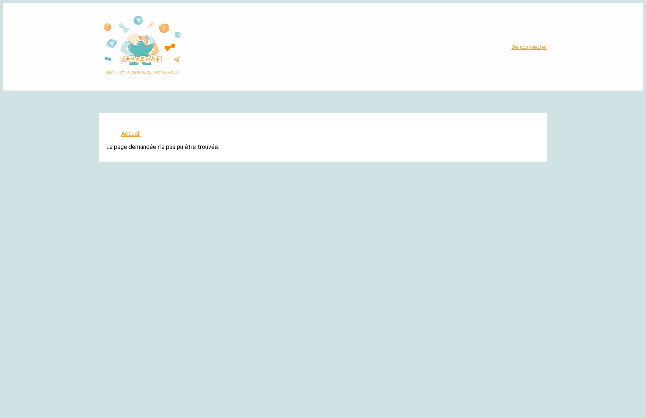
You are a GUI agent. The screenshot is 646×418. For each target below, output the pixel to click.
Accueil (131, 133)
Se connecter (529, 47)
